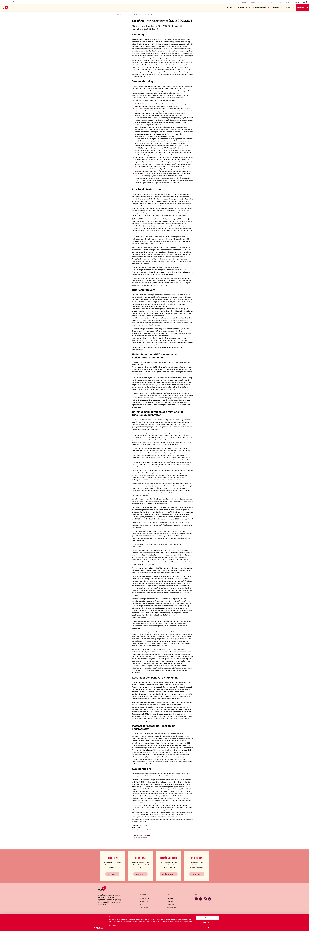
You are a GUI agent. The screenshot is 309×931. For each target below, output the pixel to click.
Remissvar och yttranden (124, 15)
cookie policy (157, 921)
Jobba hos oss (144, 898)
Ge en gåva (139, 874)
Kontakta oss (144, 901)
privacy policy (146, 921)
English (295, 2)
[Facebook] (196, 899)
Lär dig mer (228, 7)
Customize (206, 922)
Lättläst (169, 895)
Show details (113, 925)
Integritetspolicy (171, 908)
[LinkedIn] (209, 899)
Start (109, 15)
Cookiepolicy (171, 904)
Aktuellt (280, 2)
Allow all (207, 917)
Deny (207, 927)
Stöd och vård (242, 7)
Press (287, 2)
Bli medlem (111, 874)
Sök (304, 2)
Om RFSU (288, 7)
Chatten (244, 2)
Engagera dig (301, 7)
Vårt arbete (275, 7)
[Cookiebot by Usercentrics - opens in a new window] (99, 928)
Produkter (271, 2)
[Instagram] (200, 899)
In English (170, 898)
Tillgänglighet (171, 901)
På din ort (261, 2)
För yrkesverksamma (259, 7)
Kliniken (252, 2)
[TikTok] (205, 899)
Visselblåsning (144, 908)
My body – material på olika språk (11, 2)
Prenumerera (196, 874)
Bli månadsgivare (167, 874)
